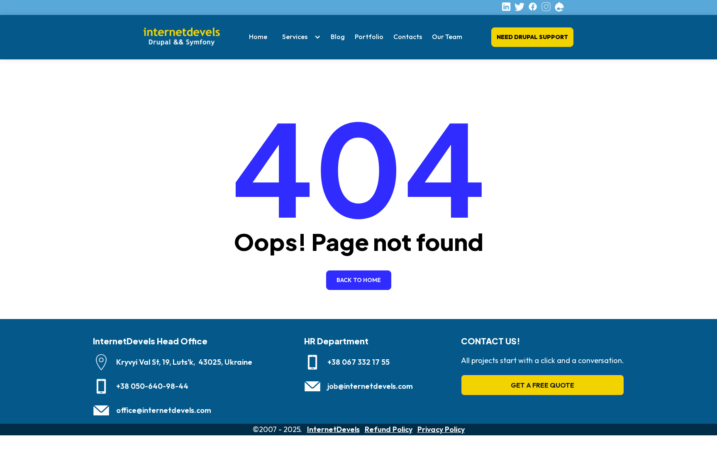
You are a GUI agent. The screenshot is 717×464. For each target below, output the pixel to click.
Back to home (359, 280)
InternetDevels (333, 429)
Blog (338, 36)
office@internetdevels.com (163, 410)
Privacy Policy (441, 429)
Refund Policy (388, 429)
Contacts (407, 36)
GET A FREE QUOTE (542, 385)
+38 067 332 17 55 (358, 362)
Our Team (447, 36)
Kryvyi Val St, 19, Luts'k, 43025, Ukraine (184, 362)
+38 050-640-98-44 (152, 386)
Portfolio (369, 36)
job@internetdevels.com (370, 386)
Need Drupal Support (532, 37)
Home (258, 36)
